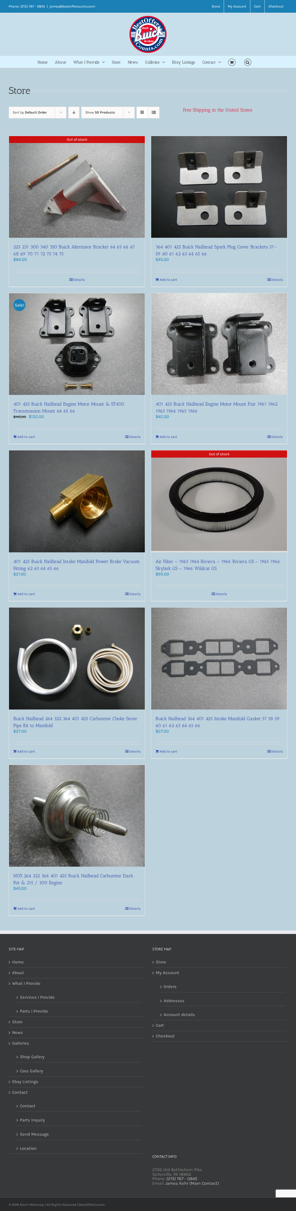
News (17, 1032)
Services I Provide (37, 997)
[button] (247, 62)
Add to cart (168, 280)
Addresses (174, 1000)
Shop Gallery (32, 1056)
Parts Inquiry (32, 1120)
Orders (170, 986)
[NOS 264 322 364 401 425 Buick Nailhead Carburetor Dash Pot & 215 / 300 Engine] (77, 816)
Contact (20, 1092)
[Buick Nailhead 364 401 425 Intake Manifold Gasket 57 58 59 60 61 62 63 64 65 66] (219, 658)
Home (18, 962)
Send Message (34, 1134)
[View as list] (153, 112)
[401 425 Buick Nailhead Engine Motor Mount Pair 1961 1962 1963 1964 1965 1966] (219, 344)
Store (17, 1022)
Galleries (20, 1043)
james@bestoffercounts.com (72, 6)
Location (28, 1148)
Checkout (165, 1036)
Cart (160, 1025)
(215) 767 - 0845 (181, 1178)
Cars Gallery (31, 1070)
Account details (179, 1014)
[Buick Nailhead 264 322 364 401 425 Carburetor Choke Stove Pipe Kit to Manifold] (77, 658)
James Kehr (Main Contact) (192, 1183)
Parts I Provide (34, 1011)
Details (79, 280)
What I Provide (26, 983)
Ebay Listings (25, 1082)
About (18, 973)
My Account (167, 973)
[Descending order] (73, 112)
